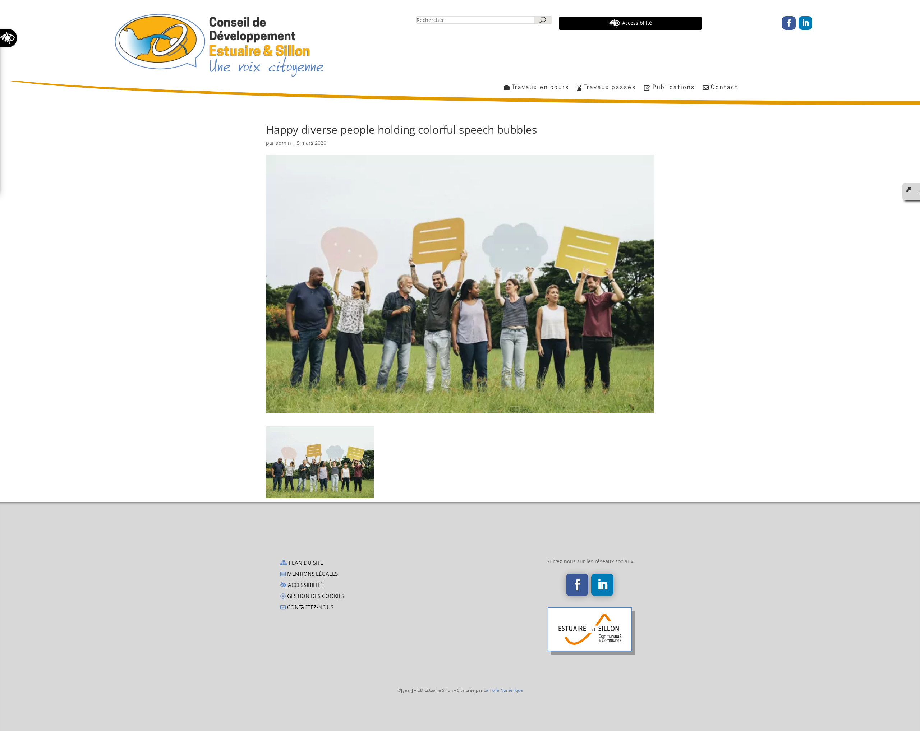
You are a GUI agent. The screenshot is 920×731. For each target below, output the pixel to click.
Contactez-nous (310, 608)
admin (283, 142)
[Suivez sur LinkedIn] (805, 23)
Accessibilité (304, 585)
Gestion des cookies (315, 596)
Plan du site (305, 563)
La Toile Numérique (503, 690)
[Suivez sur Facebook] (789, 23)
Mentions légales (312, 574)
